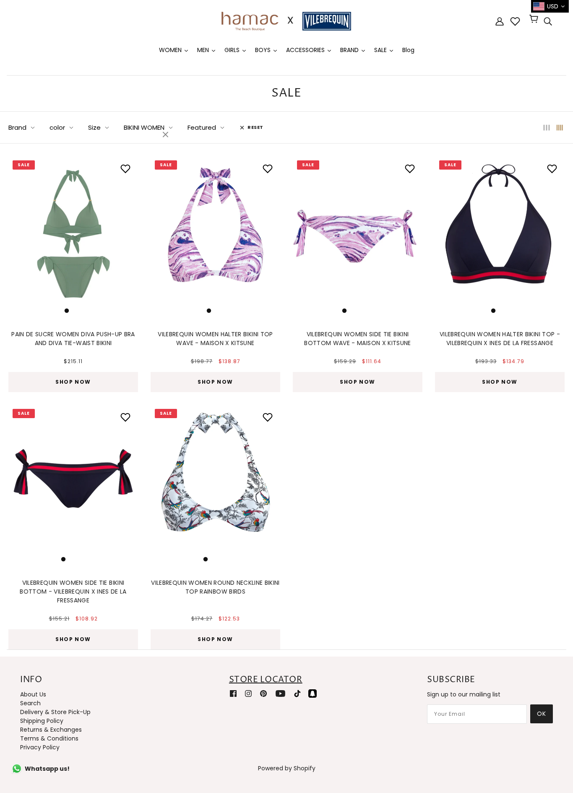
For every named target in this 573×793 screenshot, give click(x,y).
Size (94, 127)
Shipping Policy (41, 721)
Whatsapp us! (47, 768)
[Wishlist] (515, 21)
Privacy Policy (40, 747)
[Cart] (535, 20)
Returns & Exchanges (51, 729)
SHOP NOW (73, 381)
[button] (19, 234)
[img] (548, 21)
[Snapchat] (312, 693)
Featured (202, 127)
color (57, 127)
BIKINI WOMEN (144, 127)
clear (166, 135)
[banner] (286, 20)
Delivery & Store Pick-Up (55, 712)
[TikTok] (297, 693)
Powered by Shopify (286, 768)
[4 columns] (560, 127)
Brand (17, 127)
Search (30, 703)
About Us (33, 694)
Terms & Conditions (49, 738)
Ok (541, 713)
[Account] (499, 21)
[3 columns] (546, 127)
